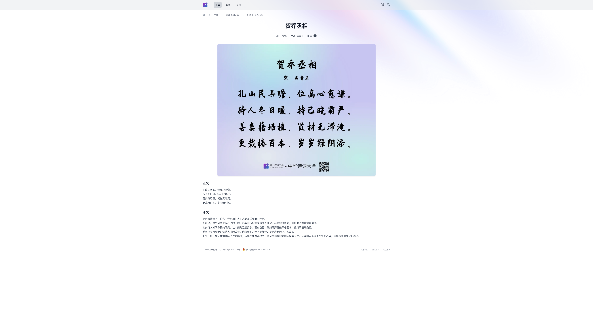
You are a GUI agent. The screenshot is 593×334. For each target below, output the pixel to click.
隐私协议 (375, 249)
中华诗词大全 (232, 15)
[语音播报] (315, 36)
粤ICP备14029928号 (231, 249)
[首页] (204, 15)
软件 (228, 4)
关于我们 (364, 249)
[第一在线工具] (205, 4)
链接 (239, 4)
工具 (218, 4)
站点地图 (386, 249)
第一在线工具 (215, 249)
